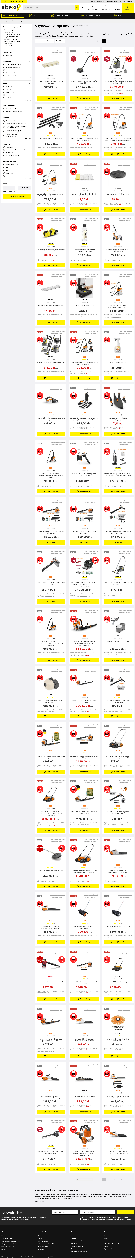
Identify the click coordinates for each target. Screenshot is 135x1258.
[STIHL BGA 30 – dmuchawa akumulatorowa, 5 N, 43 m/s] (51, 1248)
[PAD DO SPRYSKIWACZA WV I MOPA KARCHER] (51, 64)
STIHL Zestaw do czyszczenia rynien (51, 138)
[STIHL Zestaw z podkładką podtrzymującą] (118, 401)
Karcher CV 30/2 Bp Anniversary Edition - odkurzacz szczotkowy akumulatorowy (118, 475)
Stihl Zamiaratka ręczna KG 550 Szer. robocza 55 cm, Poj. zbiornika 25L (117, 757)
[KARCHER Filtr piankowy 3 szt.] (84, 288)
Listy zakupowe (93, 9)
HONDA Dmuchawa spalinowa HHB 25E (51, 982)
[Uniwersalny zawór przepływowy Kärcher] (51, 232)
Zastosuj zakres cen (9, 192)
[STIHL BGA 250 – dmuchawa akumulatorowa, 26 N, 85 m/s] (84, 1248)
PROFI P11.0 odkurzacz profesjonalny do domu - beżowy (51, 701)
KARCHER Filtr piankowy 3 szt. (84, 305)
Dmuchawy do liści (10, 39)
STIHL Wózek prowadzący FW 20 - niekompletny (117, 250)
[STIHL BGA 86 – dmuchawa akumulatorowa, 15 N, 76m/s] (84, 1022)
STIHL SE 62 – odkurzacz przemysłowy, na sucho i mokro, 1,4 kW (84, 139)
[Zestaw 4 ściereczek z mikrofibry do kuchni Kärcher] (84, 177)
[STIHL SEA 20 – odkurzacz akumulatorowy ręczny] (51, 401)
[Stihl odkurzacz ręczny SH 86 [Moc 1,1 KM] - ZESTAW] (51, 565)
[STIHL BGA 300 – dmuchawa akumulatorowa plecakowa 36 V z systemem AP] (84, 1134)
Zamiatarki (8, 44)
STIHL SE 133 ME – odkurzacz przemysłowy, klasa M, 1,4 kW (118, 306)
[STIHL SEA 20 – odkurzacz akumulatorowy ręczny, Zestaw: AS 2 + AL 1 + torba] (84, 401)
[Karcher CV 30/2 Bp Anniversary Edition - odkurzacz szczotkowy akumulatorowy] (118, 456)
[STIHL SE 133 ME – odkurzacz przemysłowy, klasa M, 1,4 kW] (118, 288)
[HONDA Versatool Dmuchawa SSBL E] (51, 853)
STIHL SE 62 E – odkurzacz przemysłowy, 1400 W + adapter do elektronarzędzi (117, 139)
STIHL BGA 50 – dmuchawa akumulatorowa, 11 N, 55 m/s (117, 1210)
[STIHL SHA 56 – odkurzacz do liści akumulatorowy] (118, 1079)
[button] (57, 52)
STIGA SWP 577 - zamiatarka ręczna (118, 982)
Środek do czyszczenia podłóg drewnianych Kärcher (84, 250)
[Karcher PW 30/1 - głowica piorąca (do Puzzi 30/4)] (84, 64)
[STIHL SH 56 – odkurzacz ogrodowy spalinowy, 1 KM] (118, 683)
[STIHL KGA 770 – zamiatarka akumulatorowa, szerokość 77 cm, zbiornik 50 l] (51, 794)
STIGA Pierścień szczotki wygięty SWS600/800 (118, 1040)
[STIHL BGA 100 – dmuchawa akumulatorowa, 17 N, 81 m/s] (118, 853)
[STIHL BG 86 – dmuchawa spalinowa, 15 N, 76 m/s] (84, 739)
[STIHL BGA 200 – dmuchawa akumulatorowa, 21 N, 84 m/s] (51, 1079)
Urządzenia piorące (11, 30)
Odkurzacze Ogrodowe (12, 41)
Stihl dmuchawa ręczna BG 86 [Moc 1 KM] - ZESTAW (51, 532)
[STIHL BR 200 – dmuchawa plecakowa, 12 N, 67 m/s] (84, 683)
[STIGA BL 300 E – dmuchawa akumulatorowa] (84, 1192)
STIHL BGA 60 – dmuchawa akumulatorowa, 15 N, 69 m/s (118, 1153)
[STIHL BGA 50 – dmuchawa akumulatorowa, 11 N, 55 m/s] (118, 1192)
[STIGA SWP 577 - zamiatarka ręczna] (118, 965)
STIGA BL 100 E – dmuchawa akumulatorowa (50, 1210)
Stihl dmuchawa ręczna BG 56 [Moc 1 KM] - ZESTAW (84, 532)
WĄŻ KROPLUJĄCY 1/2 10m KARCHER (118, 194)
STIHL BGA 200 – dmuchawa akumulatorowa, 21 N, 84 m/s (51, 1097)
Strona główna (5, 21)
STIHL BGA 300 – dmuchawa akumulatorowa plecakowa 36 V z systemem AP (84, 1153)
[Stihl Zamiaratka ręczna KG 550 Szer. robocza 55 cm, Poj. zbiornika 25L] (118, 739)
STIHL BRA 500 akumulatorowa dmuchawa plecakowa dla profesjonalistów (84, 643)
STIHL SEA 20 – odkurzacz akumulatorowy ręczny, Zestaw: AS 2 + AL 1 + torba (84, 419)
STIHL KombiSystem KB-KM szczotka (118, 926)
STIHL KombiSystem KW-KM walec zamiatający (84, 927)
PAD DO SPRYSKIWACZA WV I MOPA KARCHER (51, 82)
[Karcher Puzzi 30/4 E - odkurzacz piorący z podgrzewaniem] (118, 64)
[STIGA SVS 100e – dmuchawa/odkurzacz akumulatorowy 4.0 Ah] (118, 1248)
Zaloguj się (116, 9)
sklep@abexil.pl (100, 1)
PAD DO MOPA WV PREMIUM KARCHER (50, 305)
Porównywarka (105, 9)
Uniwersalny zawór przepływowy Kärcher (51, 250)
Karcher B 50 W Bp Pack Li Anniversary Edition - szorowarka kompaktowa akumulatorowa (84, 584)
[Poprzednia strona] (97, 41)
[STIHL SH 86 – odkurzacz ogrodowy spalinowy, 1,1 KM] (118, 794)
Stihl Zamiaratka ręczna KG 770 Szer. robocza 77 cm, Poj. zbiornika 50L (84, 871)
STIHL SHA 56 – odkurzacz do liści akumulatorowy (118, 1097)
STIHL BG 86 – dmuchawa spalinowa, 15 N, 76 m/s (84, 757)
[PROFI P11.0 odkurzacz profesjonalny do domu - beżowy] (51, 683)
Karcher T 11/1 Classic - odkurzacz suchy (50, 362)
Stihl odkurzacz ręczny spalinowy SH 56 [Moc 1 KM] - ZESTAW (118, 532)
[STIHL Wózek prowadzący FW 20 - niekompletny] (118, 232)
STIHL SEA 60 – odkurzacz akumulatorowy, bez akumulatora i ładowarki (51, 475)
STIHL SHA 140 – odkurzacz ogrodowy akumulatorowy (84, 475)
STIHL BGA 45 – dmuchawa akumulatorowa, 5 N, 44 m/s (51, 927)
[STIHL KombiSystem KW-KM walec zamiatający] (84, 909)
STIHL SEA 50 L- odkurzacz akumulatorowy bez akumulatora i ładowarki (51, 643)
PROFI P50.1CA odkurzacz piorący (118, 641)
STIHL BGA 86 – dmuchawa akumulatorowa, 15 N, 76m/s (84, 1040)
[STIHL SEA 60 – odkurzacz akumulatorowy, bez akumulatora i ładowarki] (51, 456)
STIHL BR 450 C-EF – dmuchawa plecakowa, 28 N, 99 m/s (51, 1040)
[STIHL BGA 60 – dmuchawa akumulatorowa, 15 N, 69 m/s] (118, 1134)
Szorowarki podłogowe (12, 35)
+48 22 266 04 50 (119, 1)
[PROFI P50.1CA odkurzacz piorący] (118, 624)
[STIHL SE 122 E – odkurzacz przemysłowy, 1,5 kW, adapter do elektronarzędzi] (51, 177)
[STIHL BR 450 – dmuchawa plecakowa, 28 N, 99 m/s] (84, 794)
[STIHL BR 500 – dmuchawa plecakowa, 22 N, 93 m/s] (51, 739)
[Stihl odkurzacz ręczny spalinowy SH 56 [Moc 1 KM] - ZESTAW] (118, 514)
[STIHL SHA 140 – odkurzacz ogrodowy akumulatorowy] (84, 456)
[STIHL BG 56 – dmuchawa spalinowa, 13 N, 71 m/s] (84, 965)
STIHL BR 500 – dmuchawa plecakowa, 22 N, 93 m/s (51, 757)
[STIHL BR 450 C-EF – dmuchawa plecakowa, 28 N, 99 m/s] (51, 1022)
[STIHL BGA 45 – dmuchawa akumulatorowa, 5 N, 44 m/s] (51, 909)
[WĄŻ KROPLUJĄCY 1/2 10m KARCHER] (118, 177)
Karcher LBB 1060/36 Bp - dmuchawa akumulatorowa (50, 1153)
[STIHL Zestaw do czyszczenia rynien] (51, 121)
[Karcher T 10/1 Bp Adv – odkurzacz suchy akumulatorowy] (118, 565)
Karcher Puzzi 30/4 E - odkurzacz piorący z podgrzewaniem (118, 82)
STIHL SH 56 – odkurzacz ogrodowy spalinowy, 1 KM (118, 701)
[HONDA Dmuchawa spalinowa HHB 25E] (51, 965)
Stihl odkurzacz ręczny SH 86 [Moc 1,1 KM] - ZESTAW (51, 583)
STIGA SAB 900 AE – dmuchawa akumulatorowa (84, 1097)
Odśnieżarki (8, 46)
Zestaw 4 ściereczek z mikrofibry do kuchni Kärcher (84, 195)
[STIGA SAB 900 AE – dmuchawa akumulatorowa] (84, 1079)
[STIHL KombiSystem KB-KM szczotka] (118, 909)
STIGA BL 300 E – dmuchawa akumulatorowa (84, 1210)
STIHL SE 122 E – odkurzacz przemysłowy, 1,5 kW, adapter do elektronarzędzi (50, 195)
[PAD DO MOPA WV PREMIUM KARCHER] (51, 288)
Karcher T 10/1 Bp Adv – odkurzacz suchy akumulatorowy (118, 583)
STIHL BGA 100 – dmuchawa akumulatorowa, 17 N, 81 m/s (118, 871)
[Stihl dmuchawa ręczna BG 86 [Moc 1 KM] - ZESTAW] (51, 514)
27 (128, 41)
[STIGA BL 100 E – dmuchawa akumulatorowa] (51, 1192)
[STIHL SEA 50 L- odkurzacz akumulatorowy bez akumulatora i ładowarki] (51, 624)
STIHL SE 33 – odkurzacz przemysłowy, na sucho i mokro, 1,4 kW (84, 363)
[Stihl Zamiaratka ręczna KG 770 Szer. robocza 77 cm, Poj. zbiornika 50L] (84, 853)
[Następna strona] (132, 41)
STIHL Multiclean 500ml (118, 362)
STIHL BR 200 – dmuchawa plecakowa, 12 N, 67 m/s (84, 701)
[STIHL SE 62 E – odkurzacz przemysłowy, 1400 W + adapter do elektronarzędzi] (118, 121)
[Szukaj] (77, 7)
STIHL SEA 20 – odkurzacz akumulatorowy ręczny (51, 419)
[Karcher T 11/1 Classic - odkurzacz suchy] (51, 345)
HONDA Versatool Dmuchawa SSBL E (51, 871)
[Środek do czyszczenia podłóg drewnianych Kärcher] (84, 232)
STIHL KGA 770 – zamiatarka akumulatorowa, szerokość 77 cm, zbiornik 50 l (51, 813)
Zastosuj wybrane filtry (17, 197)
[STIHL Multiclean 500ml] (118, 345)
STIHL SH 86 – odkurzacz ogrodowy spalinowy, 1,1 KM (118, 812)
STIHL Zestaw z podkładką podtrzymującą (118, 419)
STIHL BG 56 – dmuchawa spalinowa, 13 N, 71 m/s (84, 983)
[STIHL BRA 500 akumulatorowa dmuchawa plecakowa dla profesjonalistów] (84, 624)
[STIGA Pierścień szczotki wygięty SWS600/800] (118, 1022)
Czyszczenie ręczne (11, 37)
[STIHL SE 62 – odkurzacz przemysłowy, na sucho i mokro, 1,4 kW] (84, 121)
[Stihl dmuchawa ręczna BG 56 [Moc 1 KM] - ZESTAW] (84, 514)
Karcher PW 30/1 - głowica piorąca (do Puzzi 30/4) (84, 82)
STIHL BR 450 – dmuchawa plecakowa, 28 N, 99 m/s (84, 812)
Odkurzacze (8, 32)
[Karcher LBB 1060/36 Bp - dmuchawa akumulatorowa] (51, 1134)
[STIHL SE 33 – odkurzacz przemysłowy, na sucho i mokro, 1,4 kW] (84, 345)
